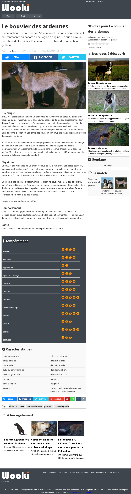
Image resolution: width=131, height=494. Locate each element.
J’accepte (88, 492)
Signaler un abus (104, 472)
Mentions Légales (50, 472)
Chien (9, 16)
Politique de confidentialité (79, 472)
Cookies (94, 472)
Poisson (36, 16)
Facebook (115, 472)
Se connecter (90, 1)
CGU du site (62, 472)
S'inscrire (100, 1)
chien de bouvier (34, 406)
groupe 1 (48, 406)
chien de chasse (16, 406)
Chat (22, 16)
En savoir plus (75, 492)
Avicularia (14, 51)
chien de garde (62, 406)
